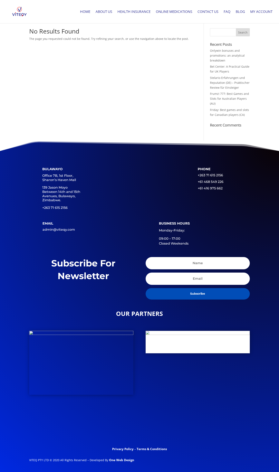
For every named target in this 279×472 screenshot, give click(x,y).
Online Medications (174, 12)
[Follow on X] (123, 432)
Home (85, 12)
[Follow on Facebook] (107, 432)
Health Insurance (134, 12)
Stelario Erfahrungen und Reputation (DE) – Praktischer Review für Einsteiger (230, 82)
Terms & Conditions (152, 449)
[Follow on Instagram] (171, 432)
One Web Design (121, 460)
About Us (104, 12)
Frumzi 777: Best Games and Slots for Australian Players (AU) (229, 98)
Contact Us (208, 12)
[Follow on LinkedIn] (139, 432)
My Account (261, 12)
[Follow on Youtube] (155, 432)
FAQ (227, 12)
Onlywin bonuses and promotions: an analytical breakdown (227, 55)
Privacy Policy (123, 449)
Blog (240, 12)
